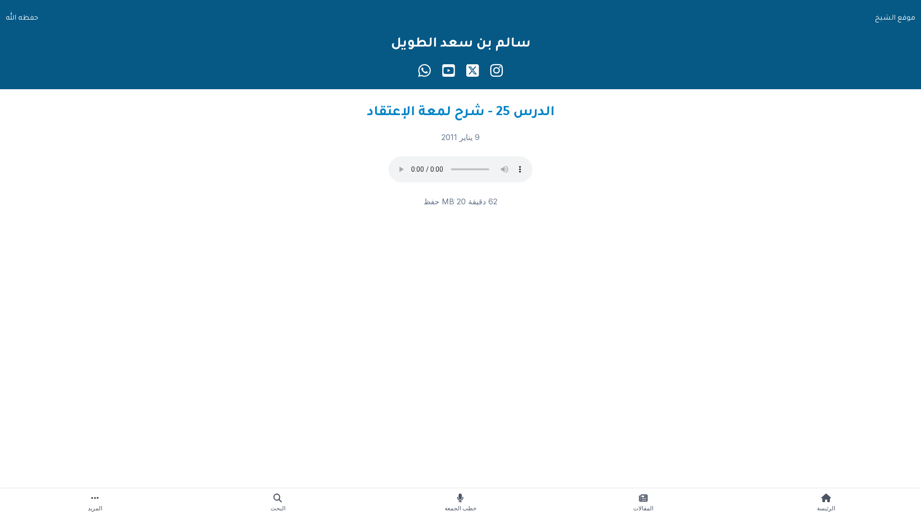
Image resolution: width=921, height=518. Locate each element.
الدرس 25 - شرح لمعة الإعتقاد (461, 113)
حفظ (431, 201)
